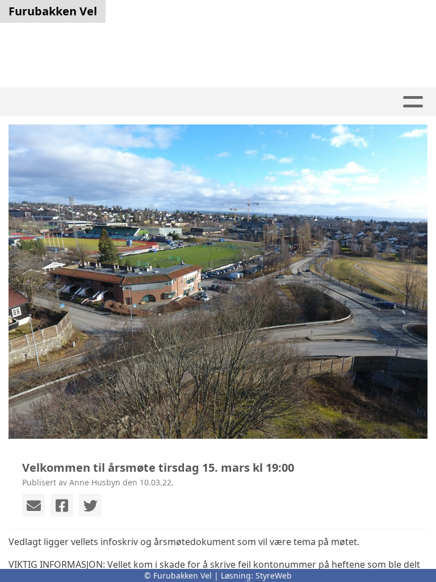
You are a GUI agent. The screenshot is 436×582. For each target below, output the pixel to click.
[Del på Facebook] (62, 505)
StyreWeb (273, 575)
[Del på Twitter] (90, 505)
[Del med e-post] (33, 505)
